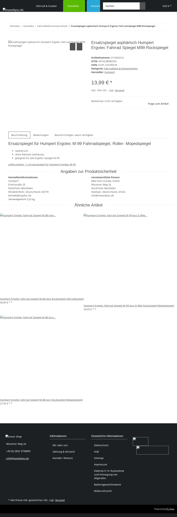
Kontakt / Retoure (63, 458)
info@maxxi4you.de (17, 458)
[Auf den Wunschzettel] (79, 46)
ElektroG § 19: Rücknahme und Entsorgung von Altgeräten (109, 474)
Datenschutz (101, 445)
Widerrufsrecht (103, 491)
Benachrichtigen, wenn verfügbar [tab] (74, 135)
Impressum (100, 464)
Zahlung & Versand (64, 451)
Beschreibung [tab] (19, 135)
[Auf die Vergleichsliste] (72, 46)
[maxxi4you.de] (13, 10)
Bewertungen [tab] (41, 135)
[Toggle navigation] (7, 3)
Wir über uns (60, 445)
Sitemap (99, 458)
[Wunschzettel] (156, 6)
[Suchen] (142, 6)
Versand (119, 90)
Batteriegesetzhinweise (107, 484)
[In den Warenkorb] (11, 38)
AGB (96, 451)
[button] (151, 6)
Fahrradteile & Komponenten (121, 68)
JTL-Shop (170, 508)
